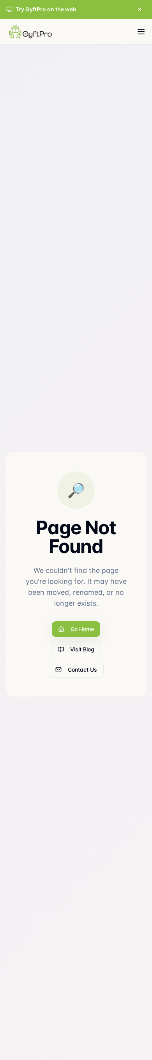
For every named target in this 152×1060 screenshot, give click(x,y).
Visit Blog (82, 649)
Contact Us (82, 669)
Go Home (82, 629)
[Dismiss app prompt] (139, 9)
